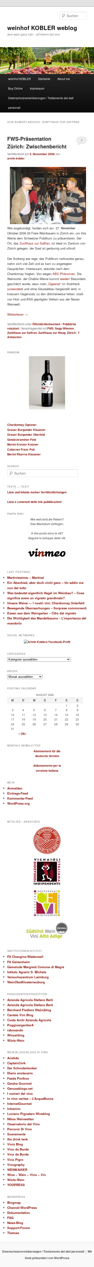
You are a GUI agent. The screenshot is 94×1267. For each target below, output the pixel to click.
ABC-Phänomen (64, 273)
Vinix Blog (15, 1144)
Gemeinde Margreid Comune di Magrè (35, 967)
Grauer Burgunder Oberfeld (26, 434)
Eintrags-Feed (17, 793)
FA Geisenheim (18, 962)
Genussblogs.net (20, 1088)
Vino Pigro (15, 1159)
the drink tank (17, 1139)
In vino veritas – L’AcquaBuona (30, 1098)
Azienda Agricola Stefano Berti (30, 1000)
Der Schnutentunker (22, 1068)
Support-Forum (18, 1227)
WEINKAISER (17, 1169)
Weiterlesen (17, 314)
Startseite (44, 79)
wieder (64, 278)
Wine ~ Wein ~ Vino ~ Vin (26, 1174)
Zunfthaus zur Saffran (35, 243)
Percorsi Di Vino (19, 1129)
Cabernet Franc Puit (21, 449)
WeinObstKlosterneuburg (26, 982)
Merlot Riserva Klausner (24, 454)
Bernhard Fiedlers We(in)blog (29, 1010)
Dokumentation (18, 1212)
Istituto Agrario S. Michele (26, 972)
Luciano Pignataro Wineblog (28, 1113)
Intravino (13, 1108)
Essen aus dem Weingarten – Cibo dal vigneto (41, 613)
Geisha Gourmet (19, 1083)
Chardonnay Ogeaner (22, 424)
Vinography (16, 1164)
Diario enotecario (20, 1073)
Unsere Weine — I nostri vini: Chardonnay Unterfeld (45, 603)
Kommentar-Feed (20, 798)
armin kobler (16, 158)
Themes (13, 1232)
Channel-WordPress (22, 1207)
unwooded (15, 289)
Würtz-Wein (15, 1040)
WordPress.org (18, 803)
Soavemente (16, 1134)
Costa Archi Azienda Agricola (29, 1020)
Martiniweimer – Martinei (25, 577)
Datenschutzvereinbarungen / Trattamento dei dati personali (41, 103)
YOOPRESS (16, 1184)
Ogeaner (54, 284)
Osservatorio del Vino (23, 1124)
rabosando (15, 1030)
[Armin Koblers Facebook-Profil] (47, 642)
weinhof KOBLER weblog (42, 28)
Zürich (71, 333)
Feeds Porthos (18, 1078)
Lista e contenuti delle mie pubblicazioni (34, 502)
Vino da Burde (18, 1149)
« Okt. (22, 733)
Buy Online (15, 88)
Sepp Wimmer (64, 328)
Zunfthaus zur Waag (52, 333)
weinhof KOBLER (19, 79)
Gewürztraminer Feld (21, 439)
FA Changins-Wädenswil (25, 956)
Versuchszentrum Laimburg (28, 977)
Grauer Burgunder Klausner (26, 430)
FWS (50, 328)
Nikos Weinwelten (20, 1119)
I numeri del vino (20, 1093)
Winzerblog (15, 1035)
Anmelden (14, 788)
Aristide (13, 1058)
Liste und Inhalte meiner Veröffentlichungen (37, 492)
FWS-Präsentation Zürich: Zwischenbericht (37, 142)
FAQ (10, 1217)
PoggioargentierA (20, 1025)
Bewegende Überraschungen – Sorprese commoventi (47, 608)
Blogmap (14, 1202)
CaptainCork (16, 1063)
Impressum (37, 88)
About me (63, 79)
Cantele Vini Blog (20, 1015)
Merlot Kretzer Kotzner (23, 444)
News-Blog (15, 1222)
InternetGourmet (19, 1103)
